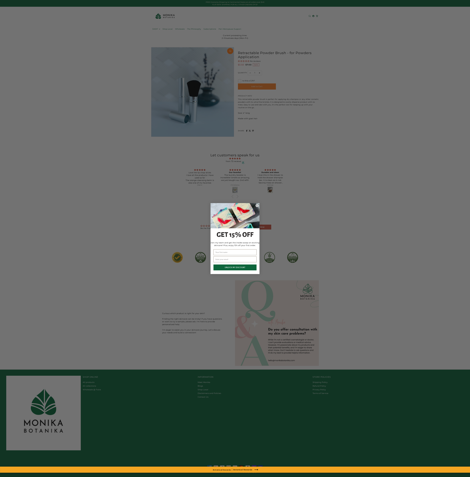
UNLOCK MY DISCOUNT (235, 267)
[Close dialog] (256, 205)
